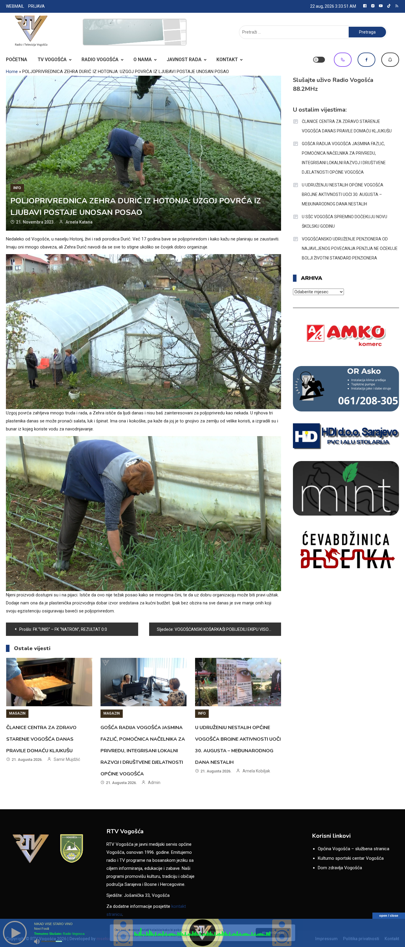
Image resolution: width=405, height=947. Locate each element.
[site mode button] (319, 60)
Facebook (366, 60)
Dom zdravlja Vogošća (340, 867)
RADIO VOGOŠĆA (100, 59)
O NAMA (142, 59)
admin (154, 782)
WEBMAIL (15, 6)
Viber (343, 60)
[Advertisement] (134, 32)
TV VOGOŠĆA (52, 59)
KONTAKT (227, 59)
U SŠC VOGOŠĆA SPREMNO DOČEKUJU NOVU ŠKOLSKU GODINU (344, 221)
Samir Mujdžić (67, 759)
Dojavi (390, 60)
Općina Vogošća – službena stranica (353, 848)
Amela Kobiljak (256, 771)
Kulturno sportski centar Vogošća (351, 858)
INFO (17, 188)
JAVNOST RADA (184, 59)
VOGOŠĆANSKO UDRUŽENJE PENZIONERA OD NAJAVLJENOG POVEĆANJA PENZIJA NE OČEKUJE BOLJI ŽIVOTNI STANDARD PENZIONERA (350, 248)
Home (12, 71)
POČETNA (16, 59)
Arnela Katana (79, 222)
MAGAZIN (17, 713)
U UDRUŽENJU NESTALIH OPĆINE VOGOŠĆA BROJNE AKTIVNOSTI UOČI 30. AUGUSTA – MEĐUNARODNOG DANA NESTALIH (342, 194)
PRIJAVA (36, 6)
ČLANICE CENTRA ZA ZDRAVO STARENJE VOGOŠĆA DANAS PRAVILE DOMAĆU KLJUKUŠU (41, 739)
